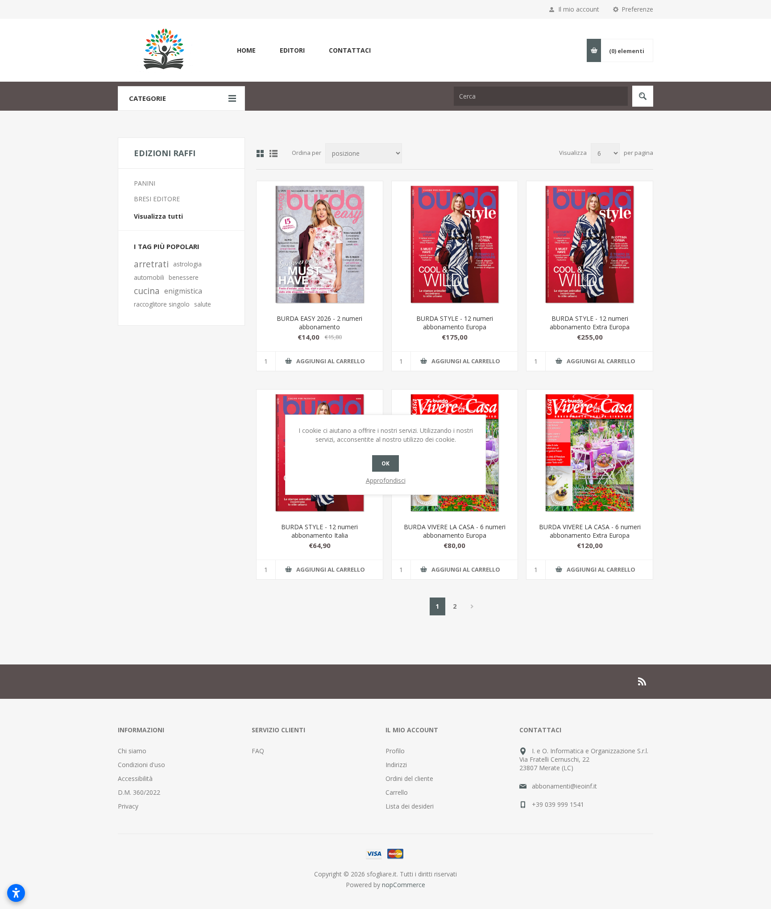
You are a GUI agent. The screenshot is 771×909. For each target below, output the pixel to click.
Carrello (397, 792)
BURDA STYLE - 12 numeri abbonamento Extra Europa (590, 322)
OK (385, 463)
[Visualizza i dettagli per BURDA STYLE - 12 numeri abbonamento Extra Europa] (589, 244)
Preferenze (637, 9)
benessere (184, 277)
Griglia (260, 153)
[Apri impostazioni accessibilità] (16, 893)
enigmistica (183, 291)
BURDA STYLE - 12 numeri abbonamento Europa (454, 322)
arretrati (151, 264)
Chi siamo (132, 751)
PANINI (144, 183)
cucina (147, 291)
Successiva (472, 606)
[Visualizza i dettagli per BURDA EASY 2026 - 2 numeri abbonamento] (320, 244)
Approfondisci (386, 480)
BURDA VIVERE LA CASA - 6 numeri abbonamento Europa (455, 531)
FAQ (258, 751)
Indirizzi (396, 764)
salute (202, 304)
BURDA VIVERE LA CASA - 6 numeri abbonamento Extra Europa (590, 531)
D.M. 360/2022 (139, 792)
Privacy (128, 806)
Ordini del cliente (409, 778)
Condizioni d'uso (141, 764)
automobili (149, 277)
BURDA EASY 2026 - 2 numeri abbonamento (319, 322)
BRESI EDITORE (157, 199)
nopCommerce (403, 884)
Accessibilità (135, 778)
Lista (273, 153)
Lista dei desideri (410, 806)
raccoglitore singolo (162, 304)
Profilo (395, 751)
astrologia (187, 264)
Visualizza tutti (158, 216)
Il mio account (578, 9)
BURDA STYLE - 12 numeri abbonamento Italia (319, 531)
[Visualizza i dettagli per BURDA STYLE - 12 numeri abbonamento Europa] (455, 244)
